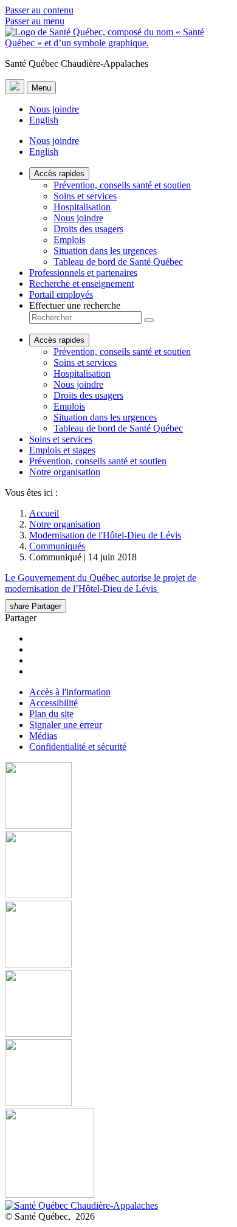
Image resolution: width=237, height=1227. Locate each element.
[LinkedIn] (118, 1073)
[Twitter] (118, 1004)
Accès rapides (59, 173)
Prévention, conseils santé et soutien (122, 185)
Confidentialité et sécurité (77, 746)
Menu (41, 87)
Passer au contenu (39, 10)
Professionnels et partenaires (83, 272)
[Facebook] (118, 796)
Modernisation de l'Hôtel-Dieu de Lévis (105, 535)
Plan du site (51, 714)
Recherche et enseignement (81, 283)
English (43, 120)
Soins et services (85, 196)
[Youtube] (118, 935)
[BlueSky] (118, 1154)
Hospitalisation (82, 207)
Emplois (69, 240)
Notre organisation (64, 472)
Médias (43, 735)
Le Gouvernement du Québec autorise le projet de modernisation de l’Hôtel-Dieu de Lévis (100, 583)
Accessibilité (53, 703)
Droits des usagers (88, 229)
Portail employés (61, 294)
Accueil (44, 513)
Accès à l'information (70, 692)
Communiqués (57, 546)
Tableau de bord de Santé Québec (118, 261)
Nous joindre (54, 109)
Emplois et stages (62, 450)
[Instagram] (118, 866)
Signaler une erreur (65, 725)
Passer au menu (34, 21)
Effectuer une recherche (74, 305)
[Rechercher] (149, 320)
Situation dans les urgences (105, 251)
